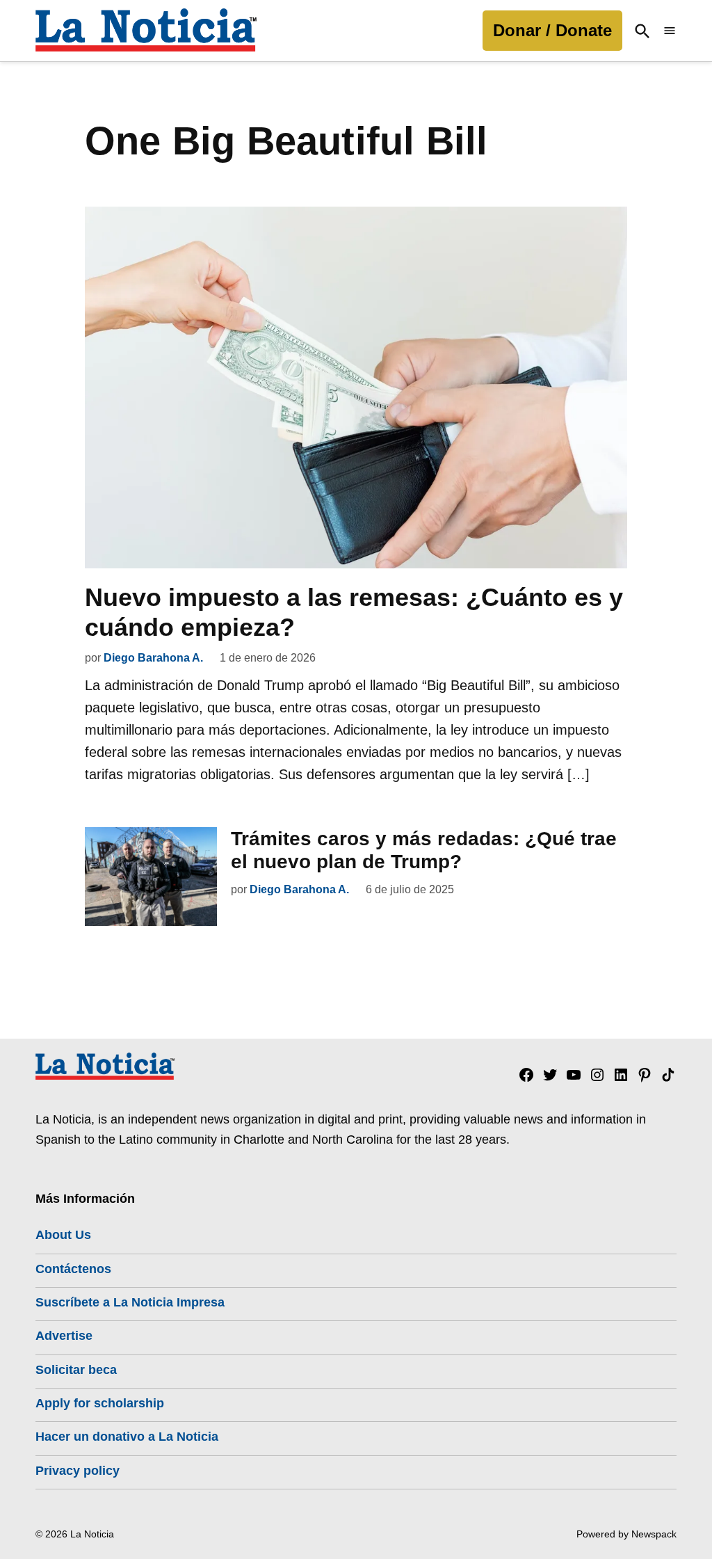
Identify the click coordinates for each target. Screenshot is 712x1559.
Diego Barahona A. (153, 658)
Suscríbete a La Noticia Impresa (130, 1302)
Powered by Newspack (626, 1534)
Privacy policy (77, 1471)
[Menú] (670, 31)
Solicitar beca (76, 1370)
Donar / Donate (552, 30)
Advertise (63, 1336)
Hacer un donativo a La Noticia (126, 1437)
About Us (63, 1235)
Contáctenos (73, 1269)
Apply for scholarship (99, 1403)
